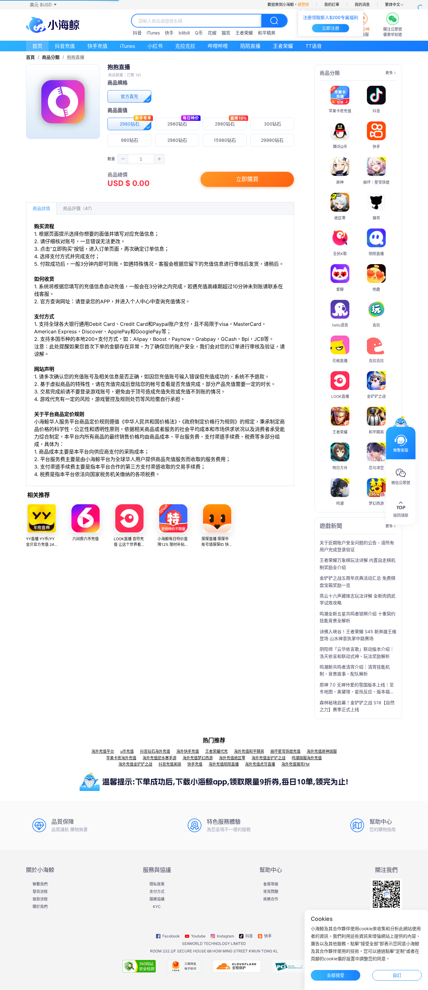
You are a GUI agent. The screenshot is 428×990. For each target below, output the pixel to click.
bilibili (184, 32)
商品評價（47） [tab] (79, 208)
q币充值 (127, 751)
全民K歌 (340, 253)
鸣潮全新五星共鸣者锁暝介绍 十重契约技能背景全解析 (357, 617)
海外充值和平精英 (249, 751)
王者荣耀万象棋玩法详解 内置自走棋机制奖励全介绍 (357, 563)
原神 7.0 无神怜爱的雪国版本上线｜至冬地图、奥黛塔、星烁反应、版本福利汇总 (357, 688)
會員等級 (270, 884)
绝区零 (340, 218)
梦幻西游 (376, 503)
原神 (340, 182)
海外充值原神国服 (322, 751)
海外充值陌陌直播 (224, 764)
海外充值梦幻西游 (198, 758)
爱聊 (340, 289)
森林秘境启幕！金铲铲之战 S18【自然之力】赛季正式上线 (357, 706)
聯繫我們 (40, 884)
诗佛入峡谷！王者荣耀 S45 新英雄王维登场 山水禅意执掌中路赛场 (358, 635)
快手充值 (97, 46)
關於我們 (40, 907)
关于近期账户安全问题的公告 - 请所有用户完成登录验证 (357, 546)
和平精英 (266, 32)
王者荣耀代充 (216, 751)
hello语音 (340, 325)
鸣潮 (340, 503)
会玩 (376, 325)
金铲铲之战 (376, 396)
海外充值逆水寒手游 (159, 758)
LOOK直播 (340, 396)
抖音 (137, 32)
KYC (157, 907)
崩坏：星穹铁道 (376, 182)
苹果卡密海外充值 (121, 758)
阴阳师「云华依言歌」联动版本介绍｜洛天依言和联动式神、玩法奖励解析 (357, 652)
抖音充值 (65, 46)
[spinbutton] (141, 159)
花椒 (212, 32)
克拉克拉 (185, 46)
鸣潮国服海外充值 (307, 758)
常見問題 (270, 892)
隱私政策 (156, 884)
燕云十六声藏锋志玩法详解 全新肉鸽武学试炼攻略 (357, 599)
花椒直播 (339, 360)
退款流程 (40, 899)
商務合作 (270, 899)
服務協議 (156, 899)
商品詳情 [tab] (41, 208)
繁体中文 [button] (392, 5)
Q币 (199, 32)
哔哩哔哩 (218, 46)
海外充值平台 (102, 751)
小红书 (155, 46)
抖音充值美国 (170, 764)
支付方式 (156, 892)
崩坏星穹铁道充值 (285, 751)
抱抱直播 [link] (75, 57)
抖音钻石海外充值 (155, 751)
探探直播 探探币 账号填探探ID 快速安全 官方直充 (216, 544)
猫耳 (226, 32)
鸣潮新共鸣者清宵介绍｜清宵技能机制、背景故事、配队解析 (355, 670)
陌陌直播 (250, 46)
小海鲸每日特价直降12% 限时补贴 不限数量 (173, 544)
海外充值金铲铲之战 (268, 758)
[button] (43, 5)
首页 (37, 46)
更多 (389, 73)
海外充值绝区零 (232, 758)
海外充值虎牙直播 (260, 764)
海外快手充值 (187, 751)
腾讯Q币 (340, 146)
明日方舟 (339, 467)
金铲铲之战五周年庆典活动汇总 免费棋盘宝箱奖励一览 (357, 581)
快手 (169, 32)
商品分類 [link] (51, 57)
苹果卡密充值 (340, 111)
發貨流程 (40, 892)
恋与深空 (376, 467)
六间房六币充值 (85, 538)
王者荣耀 (244, 32)
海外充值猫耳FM (295, 764)
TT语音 (313, 46)
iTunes (153, 32)
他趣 (376, 289)
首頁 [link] (30, 57)
